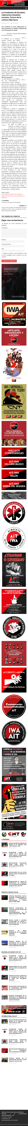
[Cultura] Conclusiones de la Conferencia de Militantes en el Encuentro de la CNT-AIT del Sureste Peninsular (17, 998)
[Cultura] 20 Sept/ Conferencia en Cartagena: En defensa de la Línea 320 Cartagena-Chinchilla (17, 978)
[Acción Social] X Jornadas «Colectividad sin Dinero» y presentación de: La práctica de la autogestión (17, 922)
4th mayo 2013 (6, 23)
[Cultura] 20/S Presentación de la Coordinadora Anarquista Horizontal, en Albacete (17, 987)
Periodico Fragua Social (10, 892)
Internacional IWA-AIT (9, 1016)
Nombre (4, 239)
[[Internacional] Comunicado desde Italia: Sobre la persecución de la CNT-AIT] (5, 866)
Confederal (5, 839)
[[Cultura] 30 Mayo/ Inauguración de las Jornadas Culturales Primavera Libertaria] (5, 934)
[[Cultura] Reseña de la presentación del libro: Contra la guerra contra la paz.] (5, 1061)
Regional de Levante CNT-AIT (11, 952)
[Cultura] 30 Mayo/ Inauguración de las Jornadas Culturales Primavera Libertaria (17, 933)
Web (3, 248)
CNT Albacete (15, 23)
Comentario (5, 228)
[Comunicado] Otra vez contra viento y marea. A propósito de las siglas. (17, 873)
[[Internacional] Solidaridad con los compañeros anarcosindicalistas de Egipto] (5, 1052)
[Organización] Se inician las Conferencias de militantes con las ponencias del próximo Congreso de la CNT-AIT (17, 883)
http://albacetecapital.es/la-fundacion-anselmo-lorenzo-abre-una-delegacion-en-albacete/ (13, 195)
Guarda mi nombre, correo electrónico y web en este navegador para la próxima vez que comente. (14, 255)
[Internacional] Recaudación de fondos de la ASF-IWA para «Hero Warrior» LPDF (17, 844)
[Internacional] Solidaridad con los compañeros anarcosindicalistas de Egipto (17, 1050)
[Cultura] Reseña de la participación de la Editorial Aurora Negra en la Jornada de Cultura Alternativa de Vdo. (17, 943)
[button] (26, 8)
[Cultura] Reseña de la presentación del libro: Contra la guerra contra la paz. (17, 1059)
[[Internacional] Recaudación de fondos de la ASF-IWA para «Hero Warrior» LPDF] (5, 846)
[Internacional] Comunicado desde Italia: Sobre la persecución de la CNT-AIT (17, 864)
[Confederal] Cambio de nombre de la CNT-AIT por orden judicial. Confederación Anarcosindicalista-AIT (17, 854)
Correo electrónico (6, 244)
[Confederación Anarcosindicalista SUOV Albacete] (14, 5)
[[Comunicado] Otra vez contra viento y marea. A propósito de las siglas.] (5, 875)
